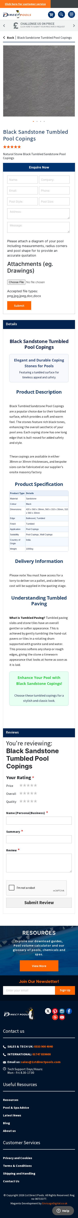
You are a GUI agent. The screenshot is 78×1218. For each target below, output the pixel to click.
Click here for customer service (25, 4)
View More (39, 966)
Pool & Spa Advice (16, 1107)
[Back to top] (72, 1205)
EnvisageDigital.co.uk (54, 1203)
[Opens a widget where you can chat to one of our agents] (63, 1211)
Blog (6, 1123)
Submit (19, 306)
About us (9, 1131)
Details (11, 324)
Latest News (12, 1115)
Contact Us (11, 1181)
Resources (10, 1100)
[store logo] (25, 14)
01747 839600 (41, 1054)
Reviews (12, 732)
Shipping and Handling (19, 1173)
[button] (33, 122)
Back (10, 37)
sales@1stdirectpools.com (41, 1062)
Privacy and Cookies (17, 1158)
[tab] (39, 324)
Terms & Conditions (17, 1166)
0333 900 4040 (43, 1046)
